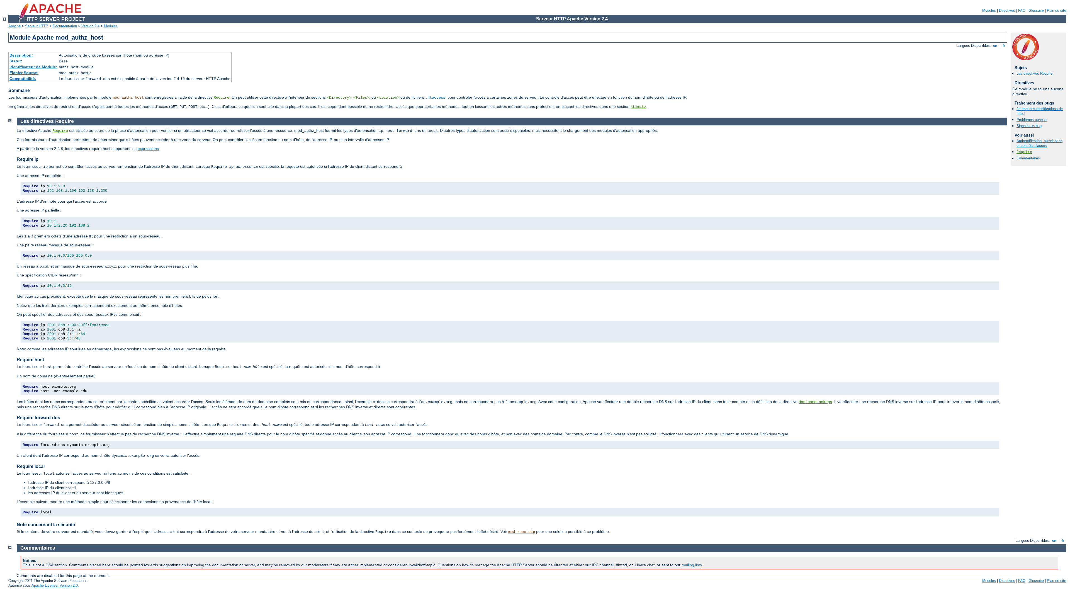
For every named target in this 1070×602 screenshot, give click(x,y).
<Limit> (638, 107)
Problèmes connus (1031, 120)
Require (221, 97)
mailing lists (692, 565)
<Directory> (339, 97)
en (995, 45)
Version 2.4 (90, 26)
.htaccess (435, 97)
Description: (21, 55)
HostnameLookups (815, 402)
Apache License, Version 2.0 (54, 585)
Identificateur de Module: (33, 67)
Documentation (65, 26)
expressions (148, 148)
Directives (1007, 10)
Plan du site (1056, 10)
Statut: (15, 61)
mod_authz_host (128, 97)
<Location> (388, 97)
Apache (14, 26)
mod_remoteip (521, 532)
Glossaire (1036, 10)
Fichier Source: (23, 73)
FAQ (1021, 10)
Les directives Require (1034, 73)
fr (1003, 45)
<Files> (361, 97)
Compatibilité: (22, 78)
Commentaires (1028, 158)
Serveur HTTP (36, 26)
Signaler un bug (1029, 126)
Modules (989, 10)
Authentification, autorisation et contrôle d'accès (1039, 143)
